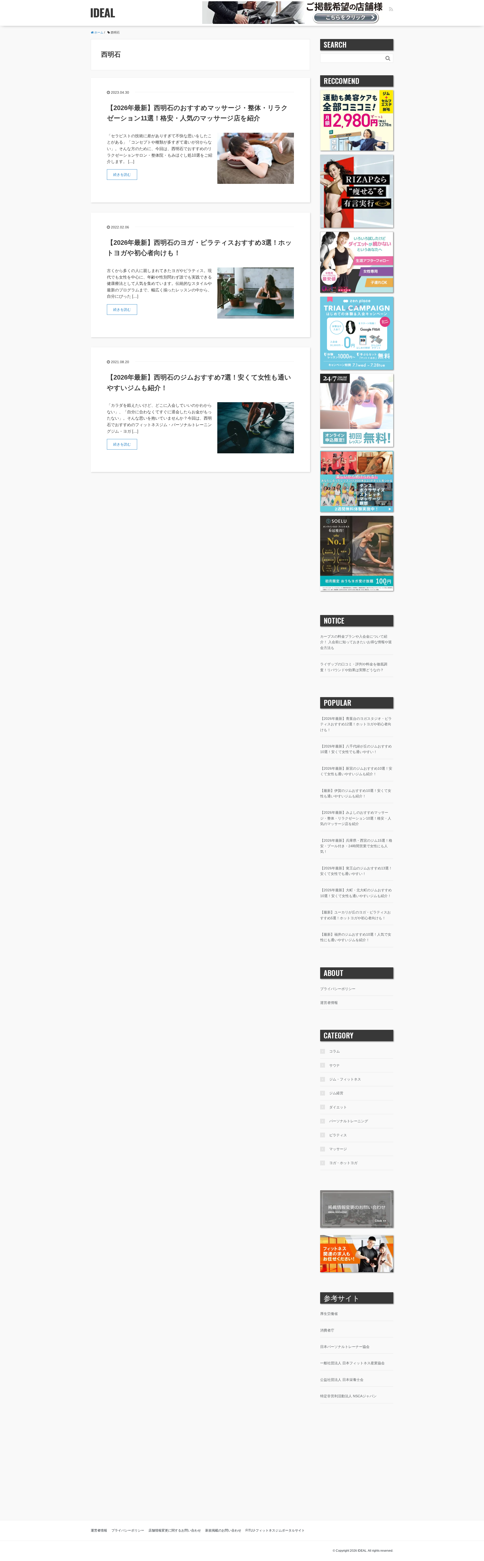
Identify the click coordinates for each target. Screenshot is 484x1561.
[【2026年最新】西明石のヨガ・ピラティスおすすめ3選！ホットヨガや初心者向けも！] (255, 293)
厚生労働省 (329, 1314)
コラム (334, 1051)
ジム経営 (336, 1093)
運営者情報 (329, 1003)
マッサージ (338, 1149)
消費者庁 (327, 1330)
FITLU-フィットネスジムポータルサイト (275, 1530)
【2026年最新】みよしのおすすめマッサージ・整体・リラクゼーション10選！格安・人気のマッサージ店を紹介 (355, 818)
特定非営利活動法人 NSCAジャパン (348, 1396)
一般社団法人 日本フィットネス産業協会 (352, 1363)
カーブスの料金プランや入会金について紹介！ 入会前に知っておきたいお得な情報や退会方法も (356, 642)
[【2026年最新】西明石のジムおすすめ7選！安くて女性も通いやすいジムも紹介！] (255, 427)
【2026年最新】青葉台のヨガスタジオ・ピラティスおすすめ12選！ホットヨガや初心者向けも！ (356, 724)
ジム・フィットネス (345, 1079)
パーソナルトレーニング (348, 1121)
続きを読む (122, 175)
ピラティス (338, 1135)
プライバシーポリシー (337, 989)
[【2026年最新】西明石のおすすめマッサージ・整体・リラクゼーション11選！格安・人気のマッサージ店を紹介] (255, 158)
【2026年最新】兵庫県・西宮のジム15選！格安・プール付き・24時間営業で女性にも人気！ (356, 846)
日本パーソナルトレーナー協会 (345, 1347)
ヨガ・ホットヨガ (343, 1163)
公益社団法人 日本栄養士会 (342, 1380)
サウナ (334, 1065)
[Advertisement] (242, 1472)
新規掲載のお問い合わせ (223, 1530)
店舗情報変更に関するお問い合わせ (174, 1530)
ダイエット (338, 1107)
